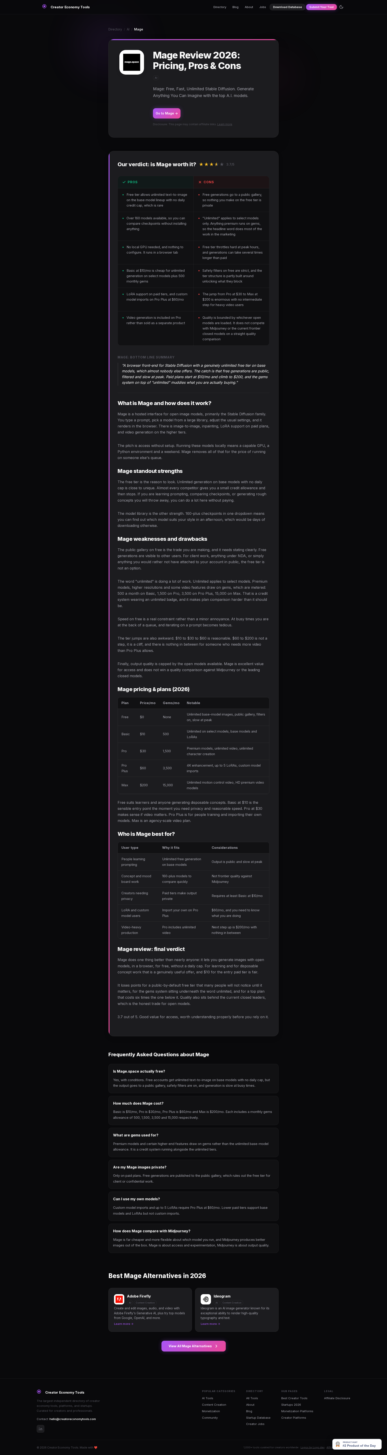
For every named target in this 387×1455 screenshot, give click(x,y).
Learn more (224, 124)
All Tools (252, 1398)
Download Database (287, 7)
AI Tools (207, 1398)
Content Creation (214, 1404)
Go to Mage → (167, 113)
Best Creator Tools (294, 1398)
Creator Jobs (255, 1424)
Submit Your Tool (321, 7)
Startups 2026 (291, 1404)
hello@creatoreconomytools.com (72, 1419)
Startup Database (258, 1417)
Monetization (211, 1411)
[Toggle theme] (341, 7)
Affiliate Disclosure (337, 1398)
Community (210, 1417)
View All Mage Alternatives (190, 1346)
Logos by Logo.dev (313, 1447)
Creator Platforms (293, 1417)
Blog (235, 7)
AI (128, 29)
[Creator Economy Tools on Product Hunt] (357, 1444)
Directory (219, 7)
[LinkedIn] (40, 1429)
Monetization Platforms (297, 1411)
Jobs (262, 7)
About (249, 7)
